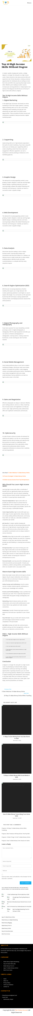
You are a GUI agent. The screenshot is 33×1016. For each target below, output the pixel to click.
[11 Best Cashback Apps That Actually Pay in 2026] (4, 895)
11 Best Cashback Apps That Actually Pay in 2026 (18, 894)
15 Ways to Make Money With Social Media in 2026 (16, 776)
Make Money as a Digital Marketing (10, 920)
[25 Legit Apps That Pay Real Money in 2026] (9, 898)
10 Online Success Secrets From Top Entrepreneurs (15, 479)
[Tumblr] (19, 1005)
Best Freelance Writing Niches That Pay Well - (18, 833)
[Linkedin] (15, 1005)
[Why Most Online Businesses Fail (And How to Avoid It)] (4, 903)
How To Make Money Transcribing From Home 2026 (16, 815)
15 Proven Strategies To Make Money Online (14, 476)
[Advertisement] (16, 23)
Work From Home (6, 934)
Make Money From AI (7, 925)
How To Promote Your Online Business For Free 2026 (19, 906)
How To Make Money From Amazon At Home (18, 840)
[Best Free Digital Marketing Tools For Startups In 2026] (9, 910)
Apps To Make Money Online (8, 917)
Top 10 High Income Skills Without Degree (18, 889)
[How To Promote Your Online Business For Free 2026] (4, 907)
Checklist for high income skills (11, 887)
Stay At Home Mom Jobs (7, 931)
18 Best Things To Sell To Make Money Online (18, 837)
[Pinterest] (11, 1005)
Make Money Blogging (7, 922)
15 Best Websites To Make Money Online (19, 472)
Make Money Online (6, 928)
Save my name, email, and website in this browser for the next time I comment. (16, 877)
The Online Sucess (21, 1010)
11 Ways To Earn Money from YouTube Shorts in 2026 (16, 737)
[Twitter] (7, 1005)
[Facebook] (3, 1005)
